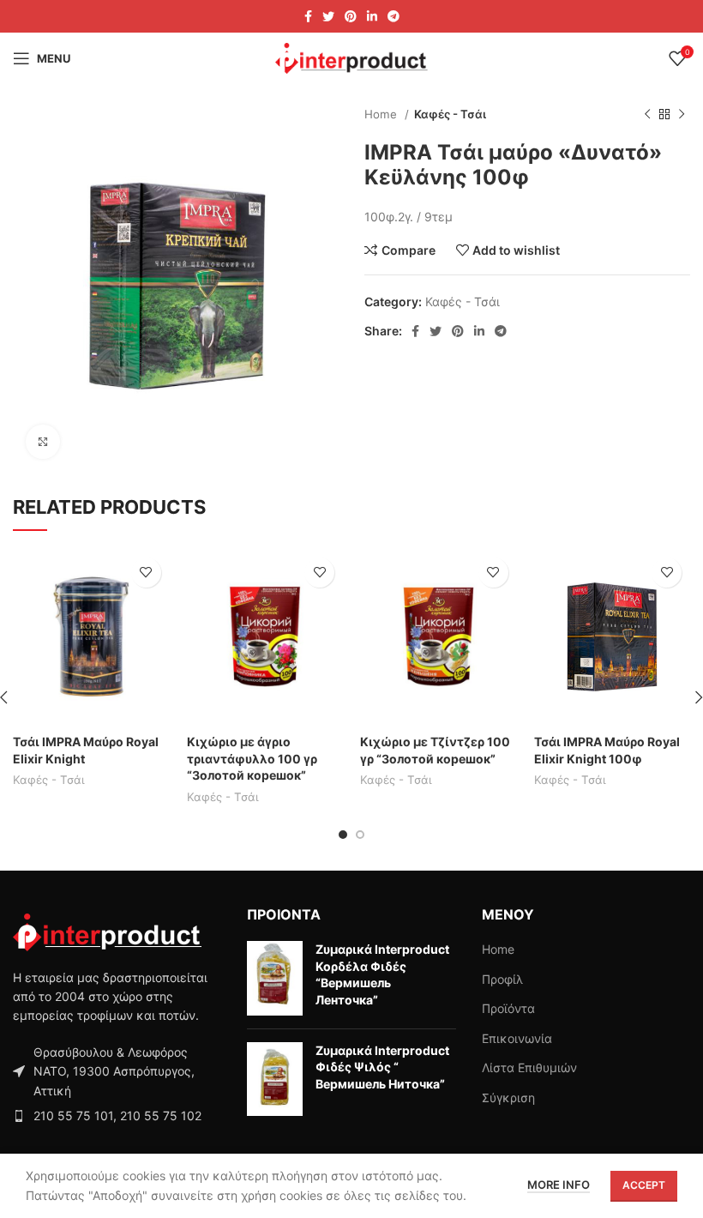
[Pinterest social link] (350, 16)
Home (382, 114)
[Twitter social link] (328, 16)
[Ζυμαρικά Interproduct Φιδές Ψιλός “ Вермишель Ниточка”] (275, 1079)
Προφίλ (502, 979)
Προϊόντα (508, 1008)
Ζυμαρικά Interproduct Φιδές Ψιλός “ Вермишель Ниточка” (382, 1067)
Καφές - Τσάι (450, 114)
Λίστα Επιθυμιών (529, 1067)
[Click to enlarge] (43, 442)
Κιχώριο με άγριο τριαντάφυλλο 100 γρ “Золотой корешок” (252, 758)
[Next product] (681, 115)
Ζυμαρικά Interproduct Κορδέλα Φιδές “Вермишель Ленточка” (382, 974)
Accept (643, 1185)
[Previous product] (647, 115)
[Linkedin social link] (372, 16)
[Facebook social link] (308, 16)
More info (558, 1184)
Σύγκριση (508, 1097)
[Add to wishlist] (146, 573)
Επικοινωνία (517, 1038)
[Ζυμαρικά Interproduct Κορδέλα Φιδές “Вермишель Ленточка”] (275, 978)
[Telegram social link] (393, 16)
